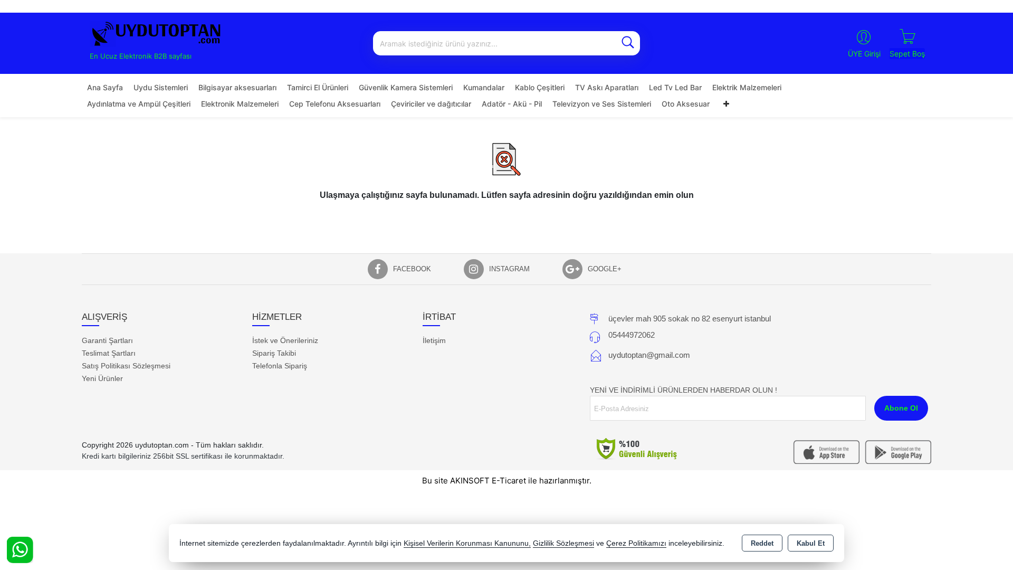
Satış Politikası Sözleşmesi (126, 366)
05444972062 (631, 334)
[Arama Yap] (627, 43)
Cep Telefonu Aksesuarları (334, 103)
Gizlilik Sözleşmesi (563, 543)
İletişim (434, 340)
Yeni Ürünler (102, 378)
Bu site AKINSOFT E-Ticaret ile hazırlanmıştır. (506, 481)
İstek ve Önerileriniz (285, 340)
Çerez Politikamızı (636, 543)
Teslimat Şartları (109, 353)
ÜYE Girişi (864, 53)
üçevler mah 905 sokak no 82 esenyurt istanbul (689, 318)
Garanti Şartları (107, 340)
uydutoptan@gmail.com (649, 354)
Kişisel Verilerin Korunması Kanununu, (467, 543)
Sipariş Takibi (274, 353)
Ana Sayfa (105, 87)
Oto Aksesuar (686, 103)
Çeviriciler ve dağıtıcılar (431, 103)
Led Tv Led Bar (675, 87)
